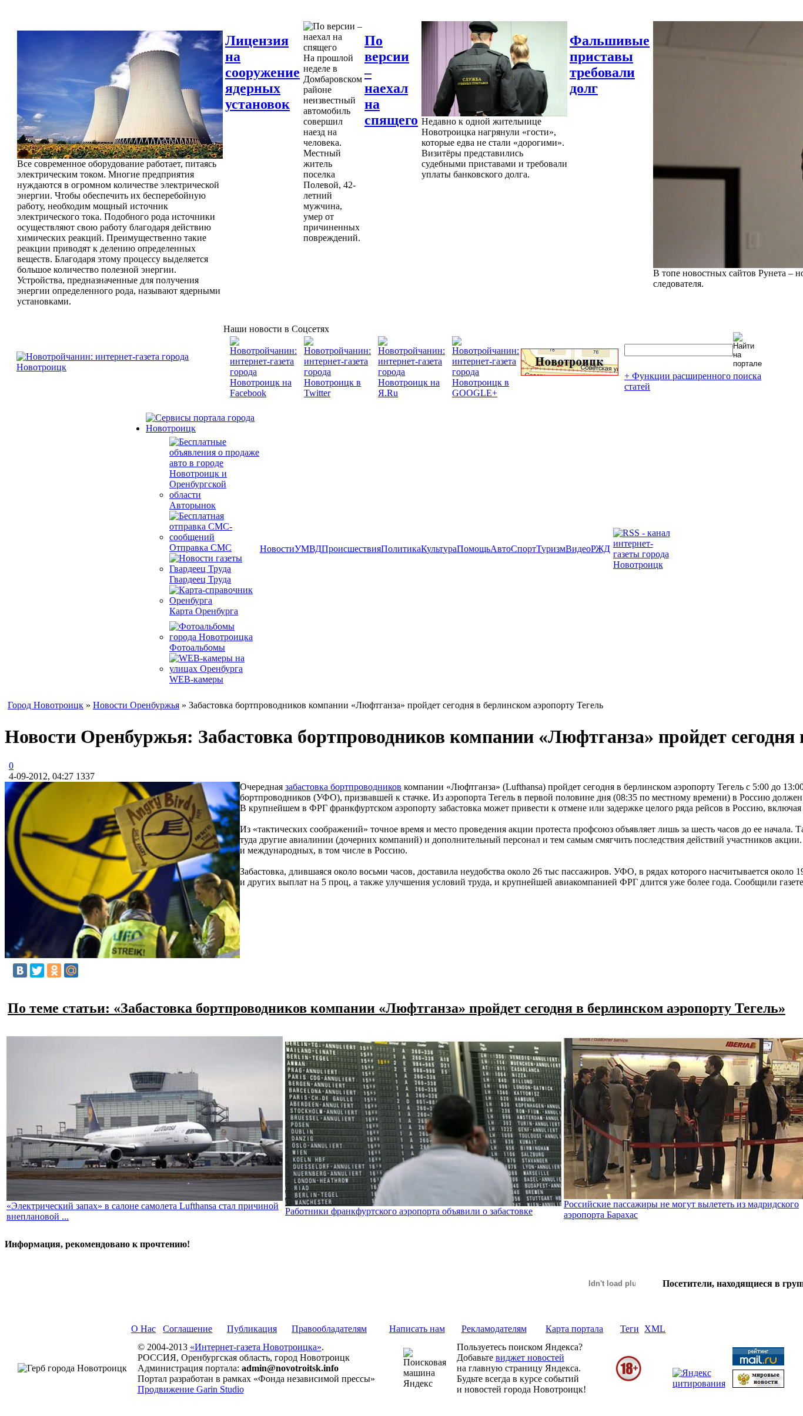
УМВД (308, 549)
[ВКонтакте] (20, 970)
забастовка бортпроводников (343, 787)
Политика (401, 549)
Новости (277, 549)
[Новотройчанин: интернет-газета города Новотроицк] (119, 367)
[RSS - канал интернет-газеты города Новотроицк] (645, 565)
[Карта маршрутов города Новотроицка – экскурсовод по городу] (569, 372)
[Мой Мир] (71, 970)
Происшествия (351, 549)
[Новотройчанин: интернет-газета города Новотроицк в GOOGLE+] (485, 393)
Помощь (473, 549)
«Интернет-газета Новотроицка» (256, 1347)
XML (654, 1329)
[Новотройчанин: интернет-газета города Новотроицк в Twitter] (337, 393)
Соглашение (187, 1329)
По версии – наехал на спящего (391, 80)
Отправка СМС (200, 548)
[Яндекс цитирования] (698, 1383)
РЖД (600, 549)
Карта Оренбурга (203, 611)
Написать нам (417, 1329)
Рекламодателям (494, 1329)
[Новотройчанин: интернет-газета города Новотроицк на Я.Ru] (411, 393)
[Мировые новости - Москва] (758, 1385)
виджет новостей (530, 1358)
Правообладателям (329, 1329)
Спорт (523, 549)
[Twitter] (37, 970)
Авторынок (192, 505)
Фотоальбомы (197, 647)
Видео (578, 549)
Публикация (252, 1329)
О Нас (143, 1329)
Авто (500, 549)
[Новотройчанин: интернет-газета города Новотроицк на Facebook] (263, 393)
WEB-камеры (196, 679)
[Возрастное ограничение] (628, 1379)
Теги (629, 1329)
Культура (439, 549)
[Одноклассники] (54, 970)
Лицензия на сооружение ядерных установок (262, 72)
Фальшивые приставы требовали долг (610, 64)
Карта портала (574, 1329)
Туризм (551, 549)
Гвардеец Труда (200, 579)
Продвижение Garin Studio (191, 1389)
